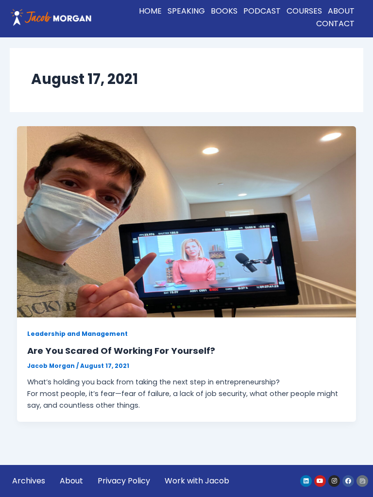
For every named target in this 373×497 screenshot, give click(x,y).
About (341, 11)
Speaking (186, 11)
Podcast (262, 11)
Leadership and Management (77, 334)
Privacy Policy (124, 480)
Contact (335, 23)
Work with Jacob (197, 480)
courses (304, 11)
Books (224, 11)
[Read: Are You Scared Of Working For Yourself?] (186, 221)
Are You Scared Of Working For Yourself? (121, 351)
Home (150, 11)
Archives (28, 480)
